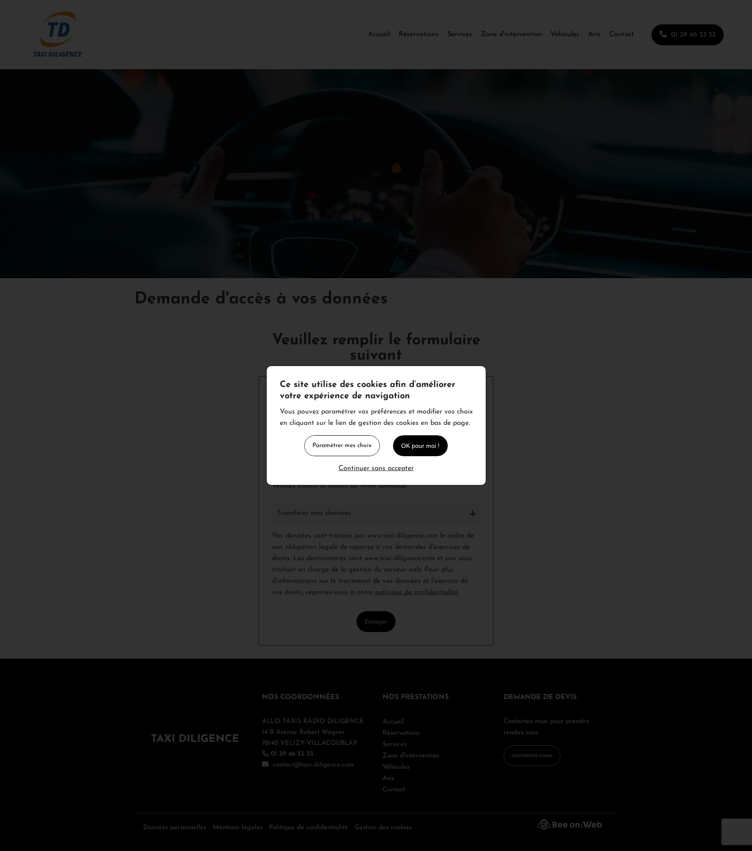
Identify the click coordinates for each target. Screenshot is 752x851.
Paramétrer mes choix (342, 445)
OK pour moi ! (420, 445)
